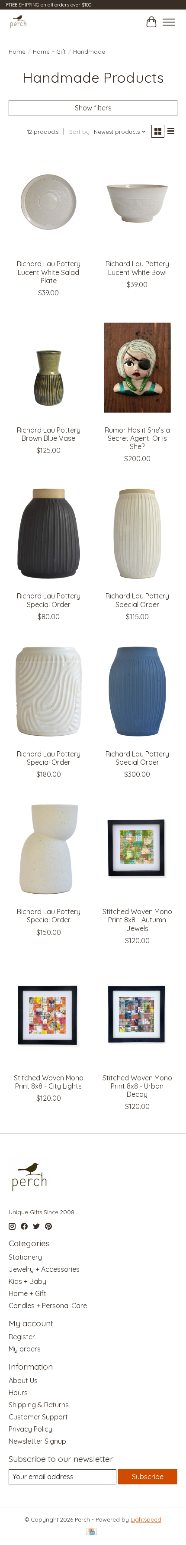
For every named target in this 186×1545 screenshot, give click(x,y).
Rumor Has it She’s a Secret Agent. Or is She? (137, 438)
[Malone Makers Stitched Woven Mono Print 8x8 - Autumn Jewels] (137, 849)
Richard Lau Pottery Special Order (48, 599)
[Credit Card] (91, 1532)
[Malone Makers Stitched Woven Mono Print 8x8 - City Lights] (49, 1015)
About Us (23, 1380)
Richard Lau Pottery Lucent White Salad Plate (48, 271)
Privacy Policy (30, 1429)
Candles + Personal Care (48, 1305)
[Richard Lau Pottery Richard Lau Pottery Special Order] (49, 533)
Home (17, 51)
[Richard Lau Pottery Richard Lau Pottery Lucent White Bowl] (137, 201)
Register (22, 1336)
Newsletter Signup (37, 1441)
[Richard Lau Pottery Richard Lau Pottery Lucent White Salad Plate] (49, 201)
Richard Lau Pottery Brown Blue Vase (48, 434)
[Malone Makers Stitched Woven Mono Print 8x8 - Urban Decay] (137, 1015)
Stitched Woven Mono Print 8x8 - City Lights (48, 1081)
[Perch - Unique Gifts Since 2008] (18, 22)
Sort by (79, 131)
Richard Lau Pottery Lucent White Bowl (137, 267)
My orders (25, 1349)
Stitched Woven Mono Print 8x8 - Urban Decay (137, 1086)
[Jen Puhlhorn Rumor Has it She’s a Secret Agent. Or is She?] (137, 367)
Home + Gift (49, 51)
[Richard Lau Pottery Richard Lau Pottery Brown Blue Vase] (49, 367)
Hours (18, 1392)
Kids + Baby (27, 1281)
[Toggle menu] (168, 22)
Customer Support (38, 1416)
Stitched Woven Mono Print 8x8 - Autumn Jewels (137, 919)
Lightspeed (146, 1519)
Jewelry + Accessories (44, 1269)
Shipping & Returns (39, 1404)
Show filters (93, 107)
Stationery (25, 1257)
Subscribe (148, 1476)
